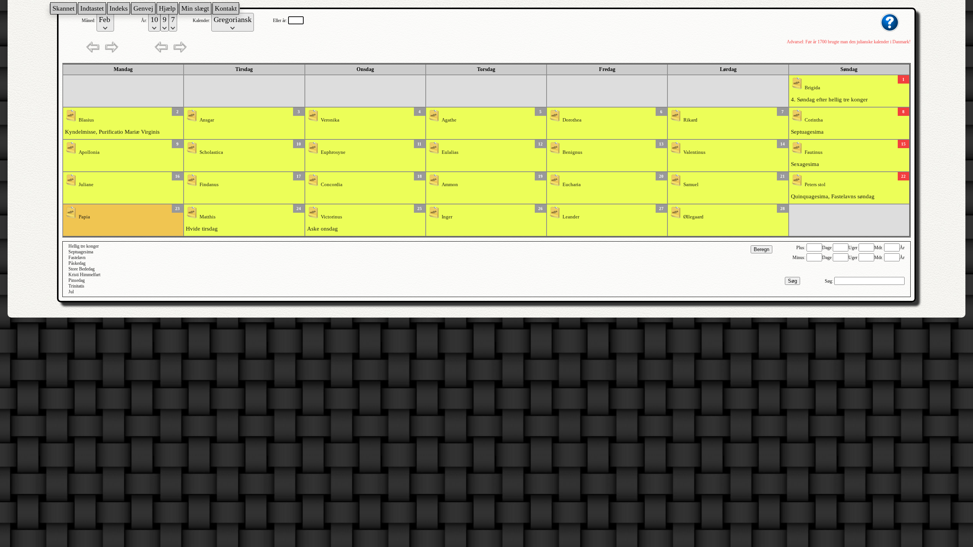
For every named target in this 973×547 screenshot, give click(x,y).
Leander (571, 217)
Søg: (829, 281)
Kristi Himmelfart (84, 274)
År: (144, 20)
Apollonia (89, 152)
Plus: (801, 247)
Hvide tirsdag (202, 229)
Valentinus (694, 152)
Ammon (450, 184)
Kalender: (202, 20)
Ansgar (207, 120)
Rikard (690, 120)
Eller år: (280, 20)
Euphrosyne (333, 152)
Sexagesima (805, 164)
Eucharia (572, 184)
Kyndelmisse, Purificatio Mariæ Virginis (112, 132)
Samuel (691, 184)
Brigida (812, 87)
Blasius (86, 120)
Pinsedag (76, 280)
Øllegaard (693, 217)
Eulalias (450, 152)
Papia (84, 217)
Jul (71, 291)
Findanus (209, 184)
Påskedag (77, 263)
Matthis (208, 217)
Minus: (799, 257)
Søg (792, 281)
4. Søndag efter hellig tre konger (829, 99)
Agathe (449, 120)
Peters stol (815, 184)
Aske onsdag (322, 229)
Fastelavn (77, 257)
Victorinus (331, 217)
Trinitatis (76, 286)
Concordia (331, 184)
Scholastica (211, 152)
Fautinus (813, 152)
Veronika (330, 120)
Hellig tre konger (83, 246)
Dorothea (572, 120)
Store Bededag (81, 269)
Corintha (814, 120)
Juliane (86, 184)
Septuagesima (807, 132)
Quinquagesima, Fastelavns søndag (833, 196)
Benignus (572, 152)
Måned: (89, 20)
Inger (447, 217)
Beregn (761, 249)
